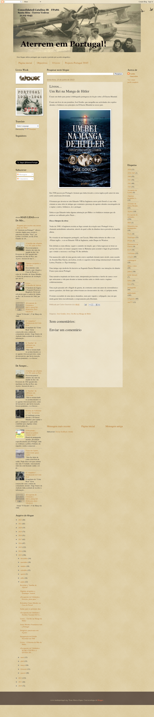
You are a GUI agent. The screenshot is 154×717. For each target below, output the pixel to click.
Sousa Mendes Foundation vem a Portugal (31, 625)
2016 (20, 543)
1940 (129, 176)
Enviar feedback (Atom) (64, 431)
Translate (32, 129)
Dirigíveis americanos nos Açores (29, 631)
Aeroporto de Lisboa (132, 191)
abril (22, 661)
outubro (23, 566)
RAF (129, 249)
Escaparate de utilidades (133, 216)
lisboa (130, 280)
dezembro (24, 558)
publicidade (132, 293)
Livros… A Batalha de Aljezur (33, 284)
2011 (20, 682)
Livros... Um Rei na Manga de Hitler (31, 619)
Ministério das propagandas (133, 227)
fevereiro (24, 669)
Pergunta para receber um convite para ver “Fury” (29, 226)
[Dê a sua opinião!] (92, 305)
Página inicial (25, 62)
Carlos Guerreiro (134, 75)
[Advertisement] (85, 406)
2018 (20, 535)
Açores (130, 211)
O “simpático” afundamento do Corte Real (33, 323)
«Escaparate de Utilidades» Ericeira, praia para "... (30, 598)
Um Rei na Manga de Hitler (81, 313)
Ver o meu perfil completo (133, 81)
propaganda (132, 287)
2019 (20, 531)
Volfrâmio (131, 253)
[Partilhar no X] (94, 305)
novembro (24, 562)
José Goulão (61, 313)
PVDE (130, 240)
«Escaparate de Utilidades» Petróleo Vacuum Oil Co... (30, 613)
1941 (129, 180)
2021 (20, 523)
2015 (20, 547)
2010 (20, 686)
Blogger (100, 700)
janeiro (23, 673)
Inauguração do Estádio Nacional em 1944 (28, 637)
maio (23, 657)
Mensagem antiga (114, 426)
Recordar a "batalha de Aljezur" (28, 586)
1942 (129, 183)
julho (23, 578)
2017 (20, 539)
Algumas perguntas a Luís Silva (33, 264)
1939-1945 (131, 173)
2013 (20, 555)
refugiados (131, 298)
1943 (129, 187)
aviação (130, 256)
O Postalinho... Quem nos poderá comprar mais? (32, 432)
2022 (20, 520)
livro (68, 313)
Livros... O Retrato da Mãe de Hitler (31, 643)
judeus (130, 271)
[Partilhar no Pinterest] (99, 305)
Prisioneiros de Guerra (133, 245)
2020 (20, 527)
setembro (24, 570)
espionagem (132, 260)
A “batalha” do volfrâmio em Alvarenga (31, 345)
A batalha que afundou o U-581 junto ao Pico (34, 244)
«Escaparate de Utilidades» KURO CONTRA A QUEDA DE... (30, 650)
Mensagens (23, 174)
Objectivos (42, 62)
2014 (20, 551)
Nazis (130, 234)
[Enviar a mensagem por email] (90, 305)
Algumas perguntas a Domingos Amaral (27, 592)
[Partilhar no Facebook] (97, 305)
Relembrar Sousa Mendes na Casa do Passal (30, 604)
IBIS (129, 222)
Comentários (23, 178)
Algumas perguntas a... (132, 197)
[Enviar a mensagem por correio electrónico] (85, 304)
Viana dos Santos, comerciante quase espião (32, 452)
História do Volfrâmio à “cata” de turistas (33, 411)
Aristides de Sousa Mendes (133, 204)
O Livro (56, 62)
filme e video (132, 266)
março (23, 665)
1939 (129, 169)
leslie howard (132, 275)
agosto (23, 574)
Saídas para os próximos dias (30, 609)
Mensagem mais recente (59, 426)
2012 (20, 678)
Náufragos (131, 237)
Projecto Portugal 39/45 (76, 62)
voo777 (130, 302)
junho (23, 582)
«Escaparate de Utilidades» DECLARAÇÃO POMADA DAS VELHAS (32, 307)
